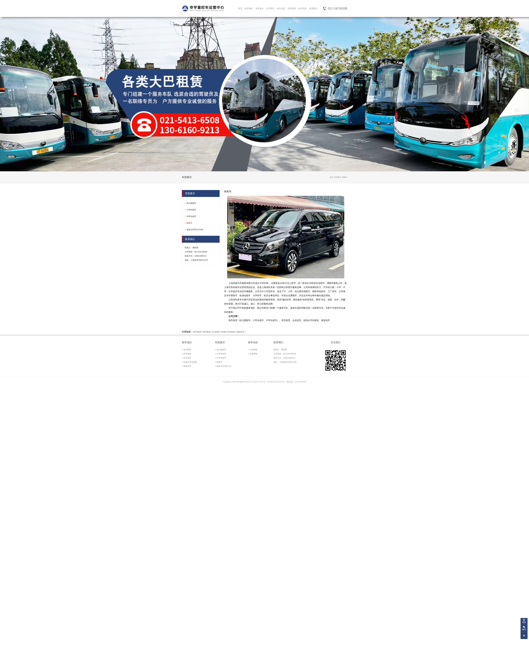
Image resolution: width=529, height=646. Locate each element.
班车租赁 (206, 332)
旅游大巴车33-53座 (195, 229)
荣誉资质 (292, 8)
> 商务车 (218, 362)
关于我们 (270, 8)
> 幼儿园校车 (220, 349)
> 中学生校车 (220, 358)
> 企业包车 (186, 358)
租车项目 (249, 8)
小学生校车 (191, 210)
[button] (515, 94)
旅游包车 (240, 332)
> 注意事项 (252, 354)
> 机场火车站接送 (189, 362)
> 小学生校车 (220, 354)
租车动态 (281, 8)
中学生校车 (191, 216)
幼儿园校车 (191, 203)
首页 (240, 8)
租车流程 (302, 8)
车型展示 (259, 8)
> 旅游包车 (186, 366)
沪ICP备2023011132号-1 (276, 382)
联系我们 (313, 8)
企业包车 (216, 332)
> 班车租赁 (186, 354)
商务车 (189, 223)
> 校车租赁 (186, 349)
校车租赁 (197, 332)
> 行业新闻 (252, 349)
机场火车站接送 (228, 332)
